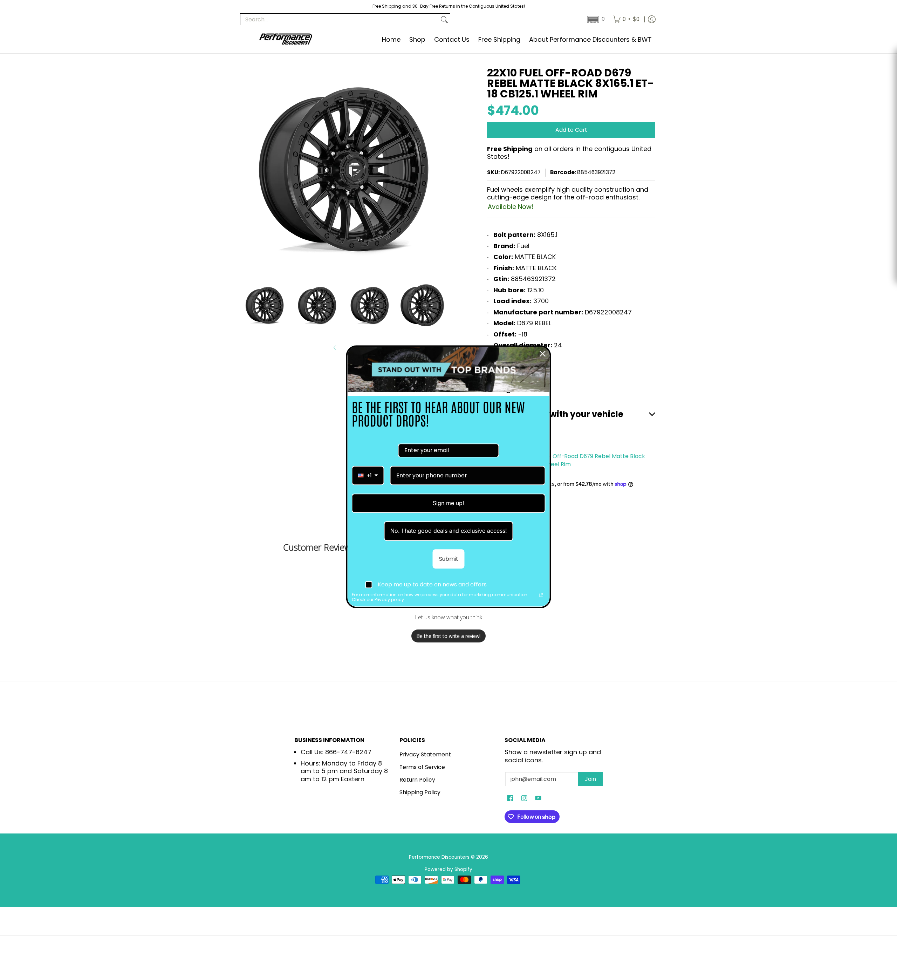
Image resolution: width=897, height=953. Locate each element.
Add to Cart (571, 130)
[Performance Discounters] (285, 39)
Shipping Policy (419, 792)
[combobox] (368, 475)
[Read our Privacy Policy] (541, 595)
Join (590, 779)
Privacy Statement (425, 754)
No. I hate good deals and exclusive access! (448, 530)
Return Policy (417, 780)
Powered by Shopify (448, 869)
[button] (595, 19)
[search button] (444, 19)
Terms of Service (422, 767)
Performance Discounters (439, 857)
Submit (448, 558)
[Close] (542, 353)
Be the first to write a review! (448, 636)
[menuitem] (626, 19)
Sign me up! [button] (448, 502)
